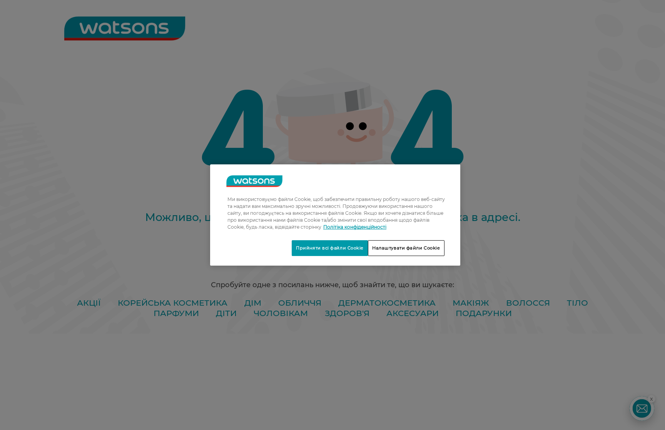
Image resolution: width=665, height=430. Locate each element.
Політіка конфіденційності (354, 227)
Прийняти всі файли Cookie (330, 248)
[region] (335, 215)
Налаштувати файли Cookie (406, 248)
